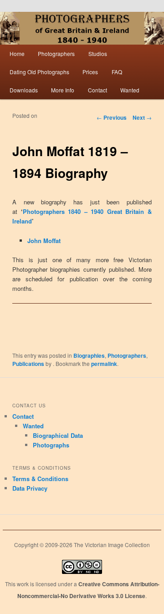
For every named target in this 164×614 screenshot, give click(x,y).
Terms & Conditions (40, 478)
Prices (90, 72)
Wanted (129, 90)
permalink (104, 364)
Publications (28, 364)
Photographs (51, 445)
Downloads (24, 90)
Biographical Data (58, 435)
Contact (97, 90)
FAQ (117, 72)
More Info (62, 90)
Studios (97, 53)
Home (17, 53)
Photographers (56, 53)
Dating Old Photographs (39, 72)
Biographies (89, 355)
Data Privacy (29, 488)
